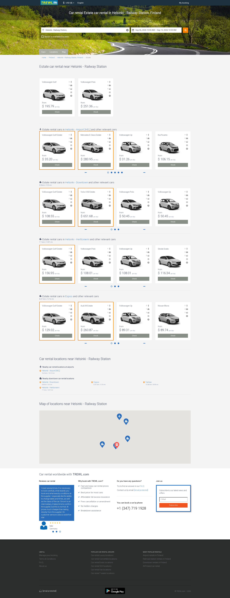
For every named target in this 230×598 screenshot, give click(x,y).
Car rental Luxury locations (102, 555)
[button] (68, 2)
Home (44, 58)
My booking (184, 3)
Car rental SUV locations (101, 566)
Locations (54, 52)
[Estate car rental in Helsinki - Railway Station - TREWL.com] (115, 591)
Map (64, 52)
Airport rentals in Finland (153, 555)
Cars (43, 52)
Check (57, 112)
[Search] (185, 30)
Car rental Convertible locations (104, 559)
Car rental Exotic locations (102, 562)
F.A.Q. (142, 486)
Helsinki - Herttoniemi (77, 239)
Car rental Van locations (101, 570)
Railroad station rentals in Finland (157, 559)
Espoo (68, 296)
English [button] (80, 3)
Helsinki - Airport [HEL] (77, 129)
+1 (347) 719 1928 (131, 508)
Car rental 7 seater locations (102, 573)
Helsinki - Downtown (76, 182)
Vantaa (148, 382)
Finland (52, 58)
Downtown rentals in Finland (155, 562)
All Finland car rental (151, 566)
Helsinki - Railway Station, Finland (70, 58)
